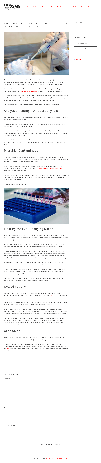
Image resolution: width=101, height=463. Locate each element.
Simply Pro (49, 458)
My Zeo (12, 7)
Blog (67, 359)
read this (52, 295)
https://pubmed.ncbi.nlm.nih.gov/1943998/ (49, 168)
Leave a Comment (59, 359)
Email (5, 408)
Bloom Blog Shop (61, 458)
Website (6, 416)
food (8, 349)
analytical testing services (29, 91)
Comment (7, 378)
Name (6, 400)
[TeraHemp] (77, 59)
